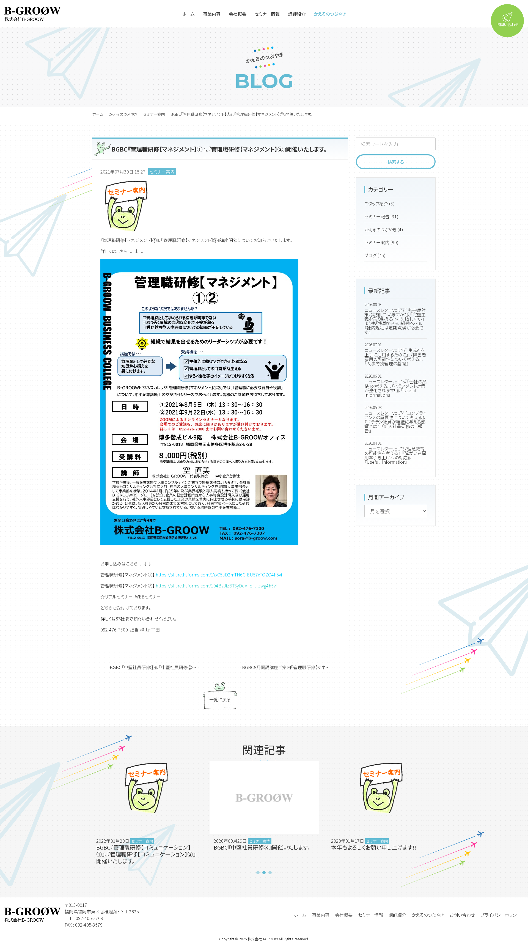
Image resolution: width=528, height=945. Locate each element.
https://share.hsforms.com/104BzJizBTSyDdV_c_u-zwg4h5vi (216, 585)
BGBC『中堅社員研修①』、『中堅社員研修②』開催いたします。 (163, 667)
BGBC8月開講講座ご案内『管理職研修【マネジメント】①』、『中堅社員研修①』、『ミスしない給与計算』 (295, 667)
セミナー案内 (154, 114)
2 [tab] (264, 872)
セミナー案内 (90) (381, 242)
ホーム (97, 114)
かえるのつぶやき (123, 114)
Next (442, 815)
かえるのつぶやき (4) (383, 229)
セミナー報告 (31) (381, 216)
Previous (85, 815)
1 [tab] (258, 872)
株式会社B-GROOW (263, 938)
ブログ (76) (375, 255)
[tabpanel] (146, 815)
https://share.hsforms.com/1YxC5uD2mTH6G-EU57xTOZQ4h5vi (219, 574)
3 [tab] (270, 872)
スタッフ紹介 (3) (379, 203)
